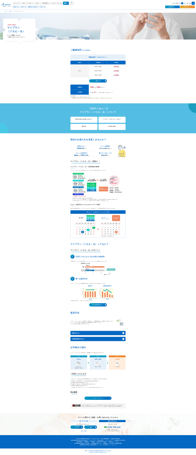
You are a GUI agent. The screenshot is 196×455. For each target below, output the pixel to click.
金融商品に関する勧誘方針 (115, 438)
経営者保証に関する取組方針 (102, 441)
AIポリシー (117, 441)
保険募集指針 (86, 441)
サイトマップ (114, 444)
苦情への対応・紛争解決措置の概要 (116, 443)
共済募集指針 (93, 441)
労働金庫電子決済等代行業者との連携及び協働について (89, 444)
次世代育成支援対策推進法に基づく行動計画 (81, 443)
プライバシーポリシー (109, 440)
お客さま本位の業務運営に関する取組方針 (83, 438)
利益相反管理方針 (80, 441)
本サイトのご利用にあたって (105, 444)
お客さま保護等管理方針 (105, 438)
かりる (10, 11)
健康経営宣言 (105, 443)
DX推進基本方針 (111, 441)
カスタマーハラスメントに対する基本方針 (96, 440)
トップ (5, 11)
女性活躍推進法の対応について (96, 443)
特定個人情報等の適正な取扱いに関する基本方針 (79, 440)
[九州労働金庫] (6, 4)
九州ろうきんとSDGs (95, 438)
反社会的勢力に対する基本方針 (119, 440)
